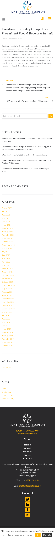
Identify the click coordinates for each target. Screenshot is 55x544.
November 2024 (8, 279)
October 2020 (7, 305)
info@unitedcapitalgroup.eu (30, 486)
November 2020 (8, 302)
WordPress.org (8, 398)
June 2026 (6, 215)
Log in (4, 388)
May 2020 (6, 322)
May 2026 (6, 218)
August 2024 (7, 289)
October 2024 (7, 282)
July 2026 (5, 211)
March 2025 (6, 265)
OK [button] (38, 535)
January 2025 (7, 272)
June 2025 (6, 255)
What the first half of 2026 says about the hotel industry (24, 155)
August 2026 (7, 208)
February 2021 (7, 292)
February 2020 (7, 332)
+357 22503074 (32, 480)
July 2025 (5, 252)
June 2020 (6, 319)
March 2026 (6, 225)
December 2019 (8, 339)
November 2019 (8, 342)
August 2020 (7, 312)
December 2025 (8, 235)
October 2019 (7, 346)
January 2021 (7, 295)
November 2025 (8, 238)
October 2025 (7, 242)
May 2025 (6, 258)
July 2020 (5, 315)
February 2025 (7, 268)
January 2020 (7, 335)
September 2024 (8, 285)
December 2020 (8, 299)
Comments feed (8, 395)
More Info (47, 535)
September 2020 (8, 309)
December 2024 (8, 275)
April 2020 (6, 325)
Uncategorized (7, 367)
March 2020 (6, 329)
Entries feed (6, 392)
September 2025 (8, 245)
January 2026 (7, 231)
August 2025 (7, 248)
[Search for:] (24, 116)
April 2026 (6, 221)
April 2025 (6, 262)
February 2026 (7, 228)
